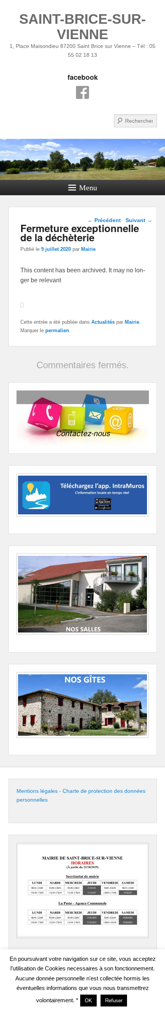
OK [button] (88, 1000)
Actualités (103, 322)
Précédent (104, 220)
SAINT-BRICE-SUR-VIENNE (82, 26)
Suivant (138, 220)
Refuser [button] (113, 1000)
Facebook (82, 92)
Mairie (88, 249)
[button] (82, 418)
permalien (57, 330)
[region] (82, 418)
